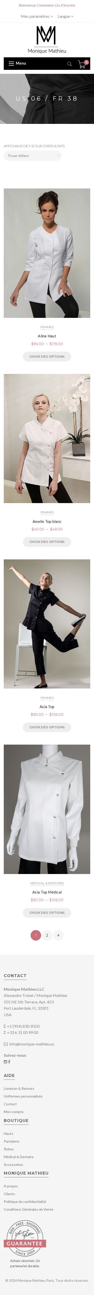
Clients (9, 1194)
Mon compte (14, 1112)
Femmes (47, 327)
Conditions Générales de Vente (28, 1209)
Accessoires (13, 1164)
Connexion (45, 5)
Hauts (8, 1133)
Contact (10, 1104)
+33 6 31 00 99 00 (22, 1032)
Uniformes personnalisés (23, 1096)
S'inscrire (68, 5)
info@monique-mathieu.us (31, 1043)
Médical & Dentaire (47, 883)
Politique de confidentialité (25, 1201)
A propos (11, 1186)
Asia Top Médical (47, 892)
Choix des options (47, 356)
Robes (9, 1149)
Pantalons (12, 1141)
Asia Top (47, 706)
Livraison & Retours (19, 1088)
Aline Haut (47, 336)
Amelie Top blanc (47, 521)
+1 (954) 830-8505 (23, 1026)
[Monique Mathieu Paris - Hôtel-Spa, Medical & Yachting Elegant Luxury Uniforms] (47, 39)
